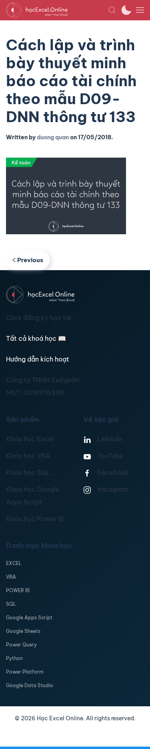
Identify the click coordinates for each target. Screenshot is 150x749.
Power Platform (25, 672)
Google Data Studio (29, 685)
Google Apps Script (29, 618)
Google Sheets (23, 631)
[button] (112, 10)
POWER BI (18, 590)
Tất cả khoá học (36, 338)
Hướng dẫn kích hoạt (37, 359)
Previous (30, 260)
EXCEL (14, 563)
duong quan (53, 137)
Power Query (21, 645)
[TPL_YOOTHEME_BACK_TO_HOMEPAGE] (57, 10)
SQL (11, 604)
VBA (11, 577)
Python (14, 658)
